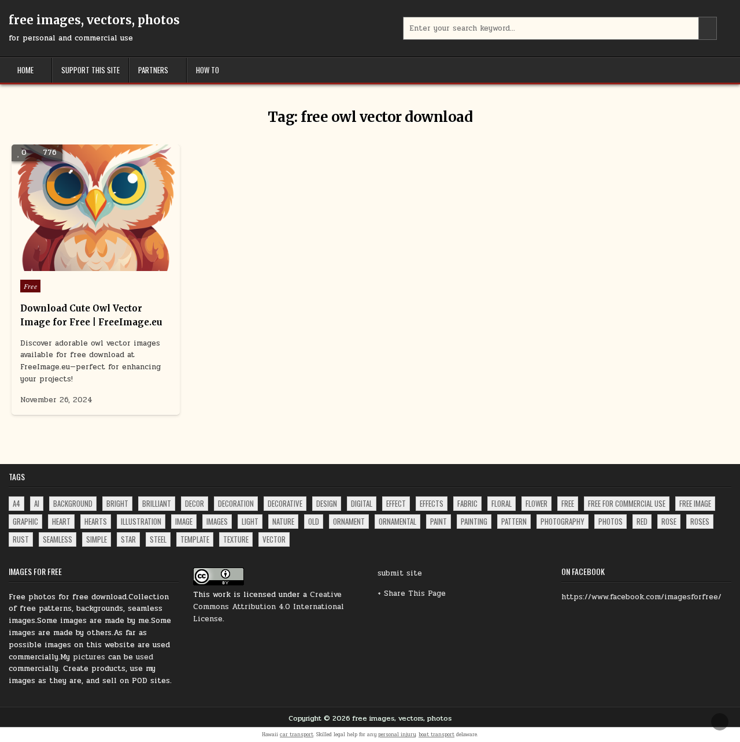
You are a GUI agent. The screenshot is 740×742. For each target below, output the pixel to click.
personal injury (397, 734)
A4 (16, 503)
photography (562, 521)
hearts (95, 521)
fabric (467, 503)
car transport (296, 734)
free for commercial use (626, 503)
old (313, 521)
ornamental (397, 521)
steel (158, 539)
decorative (285, 503)
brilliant (156, 503)
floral (501, 503)
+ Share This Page (412, 593)
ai (36, 503)
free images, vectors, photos (94, 20)
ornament (349, 521)
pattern (514, 521)
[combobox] (560, 28)
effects (431, 503)
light (250, 521)
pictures (89, 657)
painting (474, 521)
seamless (57, 539)
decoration (236, 503)
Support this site (90, 70)
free (567, 503)
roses (699, 521)
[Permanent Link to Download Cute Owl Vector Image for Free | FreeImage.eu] (96, 207)
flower (536, 503)
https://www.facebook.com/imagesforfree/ (641, 597)
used (144, 657)
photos (610, 521)
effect (396, 503)
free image (695, 503)
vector (274, 539)
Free (30, 286)
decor (194, 503)
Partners (153, 70)
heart (61, 521)
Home (25, 70)
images (217, 521)
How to (207, 70)
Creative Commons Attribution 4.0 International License (268, 607)
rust (21, 539)
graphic (25, 521)
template (194, 539)
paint (438, 521)
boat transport (436, 734)
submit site (400, 573)
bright (117, 503)
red (642, 521)
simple (96, 539)
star (128, 539)
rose (668, 521)
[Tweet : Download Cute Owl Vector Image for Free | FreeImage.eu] (71, 264)
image (184, 521)
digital (361, 503)
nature (283, 521)
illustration (141, 521)
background (72, 503)
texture (236, 539)
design (326, 503)
